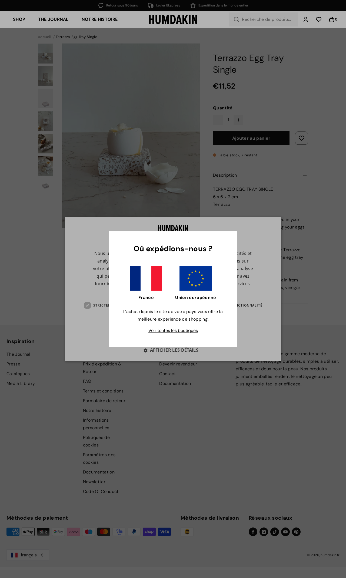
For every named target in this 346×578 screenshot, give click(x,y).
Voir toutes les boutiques (173, 330)
